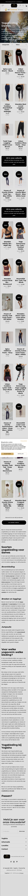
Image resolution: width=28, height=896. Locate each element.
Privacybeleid (24, 440)
